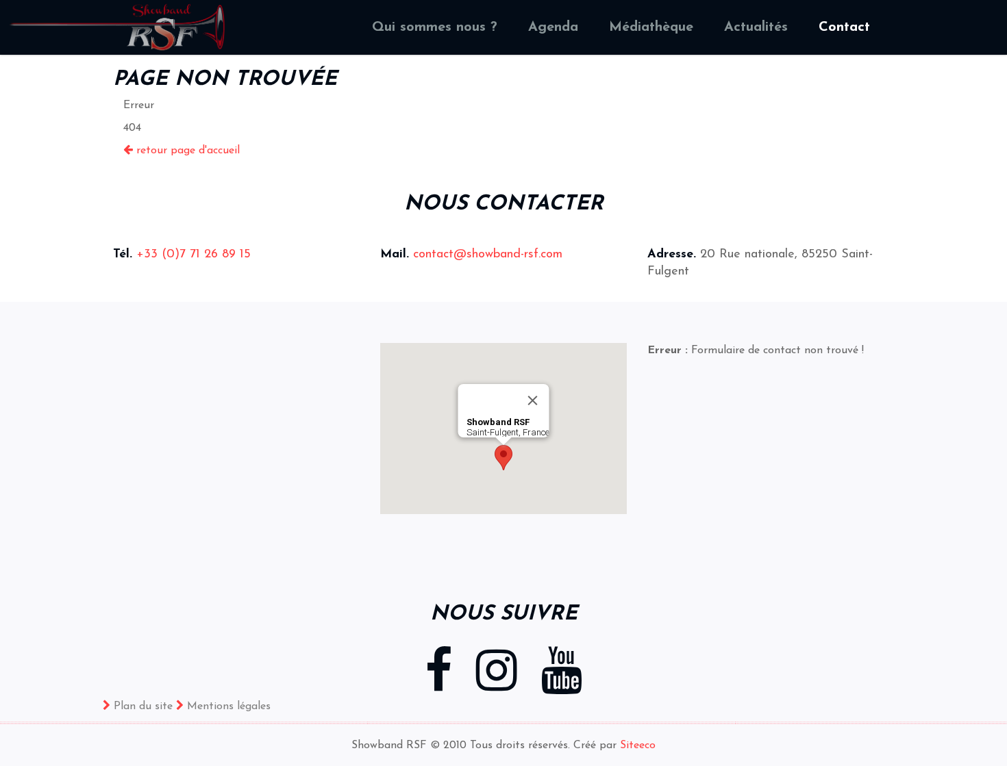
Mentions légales (227, 706)
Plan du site (141, 706)
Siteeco (638, 745)
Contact (844, 27)
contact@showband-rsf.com (485, 254)
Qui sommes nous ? (434, 27)
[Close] (533, 400)
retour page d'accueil (186, 150)
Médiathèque (651, 27)
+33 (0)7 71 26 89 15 (193, 254)
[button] (503, 457)
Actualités (756, 27)
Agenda (553, 27)
